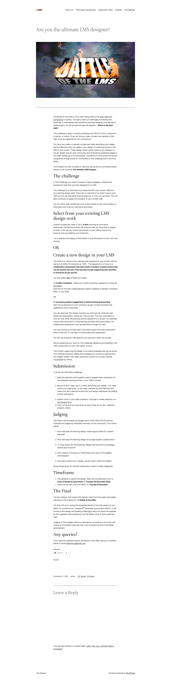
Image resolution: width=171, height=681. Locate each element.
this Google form (64, 402)
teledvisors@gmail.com (75, 543)
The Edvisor (41, 673)
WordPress (130, 673)
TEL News (90, 576)
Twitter (81, 421)
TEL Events (81, 576)
